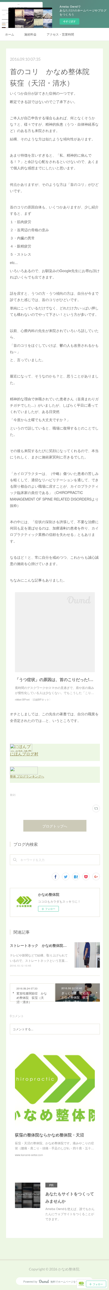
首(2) (12, 795)
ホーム (9, 34)
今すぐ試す (69, 21)
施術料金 (30, 34)
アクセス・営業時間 (60, 34)
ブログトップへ (54, 826)
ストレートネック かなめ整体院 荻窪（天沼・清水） (54, 945)
